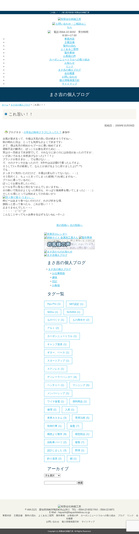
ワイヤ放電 (55, 401)
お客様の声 (69, 56)
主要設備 (69, 42)
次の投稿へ (76, 225)
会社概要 (69, 73)
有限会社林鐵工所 (66, 531)
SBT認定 (76, 304)
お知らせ (69, 62)
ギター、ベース (58, 352)
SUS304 (73, 312)
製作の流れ (69, 45)
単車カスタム (57, 417)
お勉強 (56, 285)
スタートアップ (58, 360)
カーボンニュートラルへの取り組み (69, 59)
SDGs (52, 312)
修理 (51, 409)
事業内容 (69, 38)
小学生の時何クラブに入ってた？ (43, 132)
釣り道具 (54, 458)
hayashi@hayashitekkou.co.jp (74, 512)
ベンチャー (55, 385)
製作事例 (69, 52)
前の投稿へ (62, 225)
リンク (69, 66)
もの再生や (81, 319)
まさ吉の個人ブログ (69, 69)
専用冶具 (82, 417)
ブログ (121, 515)
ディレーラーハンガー (62, 376)
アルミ (53, 327)
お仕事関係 (58, 273)
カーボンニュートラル (62, 336)
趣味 (54, 277)
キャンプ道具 (57, 344)
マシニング (81, 385)
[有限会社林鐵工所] (69, 19)
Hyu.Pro (54, 303)
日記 (54, 281)
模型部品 (82, 434)
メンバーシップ (58, 393)
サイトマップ (69, 83)
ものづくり (55, 319)
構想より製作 (57, 434)
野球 (79, 450)
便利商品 (80, 401)
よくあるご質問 (69, 49)
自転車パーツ (57, 442)
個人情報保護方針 (69, 80)
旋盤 (74, 425)
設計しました (57, 450)
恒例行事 (54, 425)
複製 (79, 442)
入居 (69, 409)
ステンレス (55, 368)
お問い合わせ (69, 76)
